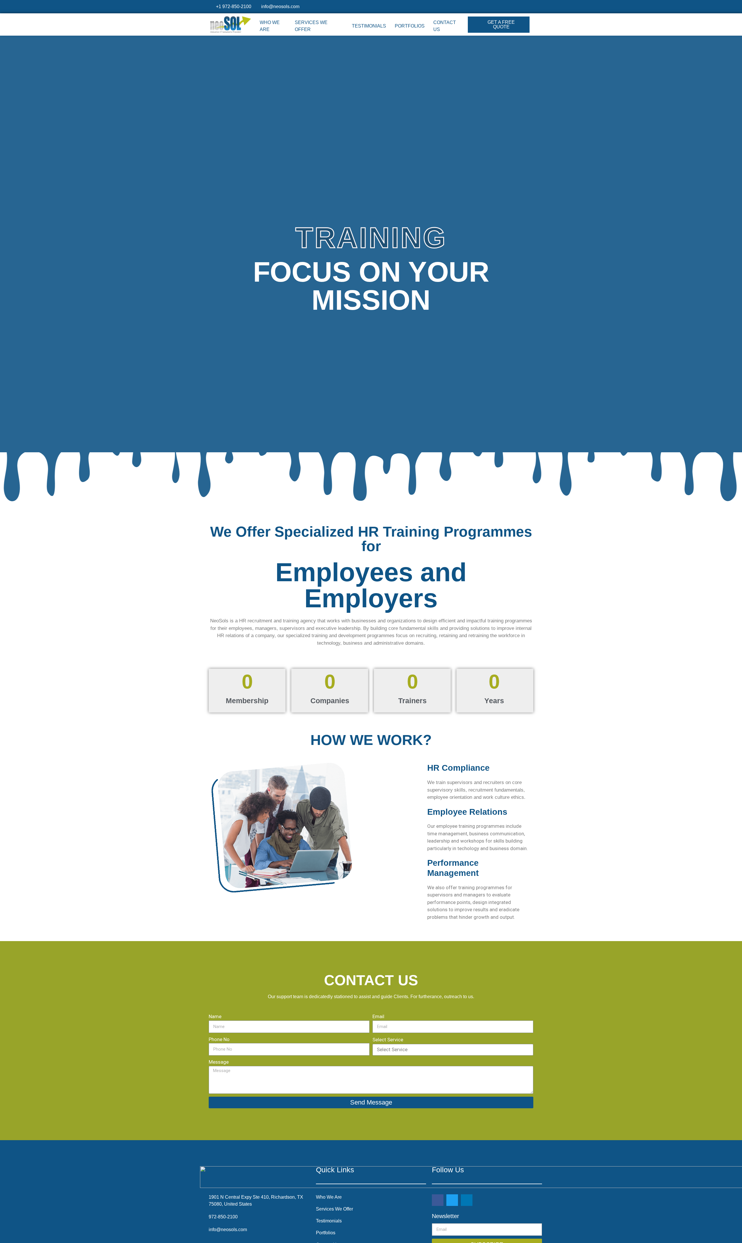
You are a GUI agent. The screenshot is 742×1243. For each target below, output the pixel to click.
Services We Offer (311, 26)
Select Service (387, 1039)
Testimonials (369, 25)
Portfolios (410, 25)
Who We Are (270, 26)
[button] (499, 25)
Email (378, 1016)
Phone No (219, 1039)
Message (219, 1062)
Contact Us (444, 26)
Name (215, 1016)
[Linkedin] (466, 1200)
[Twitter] (452, 1200)
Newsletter (445, 1216)
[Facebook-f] (437, 1200)
